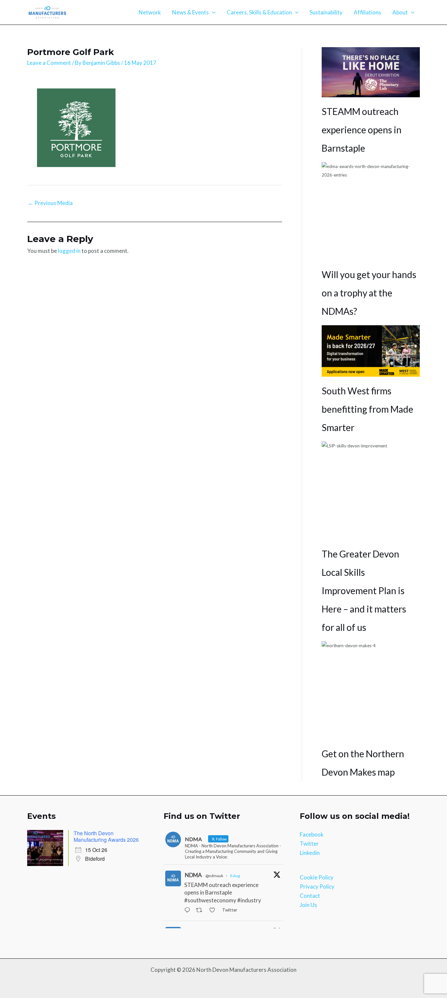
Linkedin (310, 852)
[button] (212, 12)
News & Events (190, 12)
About (400, 12)
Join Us (308, 904)
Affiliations (367, 12)
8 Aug (235, 875)
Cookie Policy (316, 877)
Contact (310, 895)
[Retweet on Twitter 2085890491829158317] (200, 910)
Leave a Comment (49, 62)
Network (150, 12)
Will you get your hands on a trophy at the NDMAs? (369, 293)
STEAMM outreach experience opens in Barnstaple (362, 130)
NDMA (193, 875)
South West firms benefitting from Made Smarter (367, 409)
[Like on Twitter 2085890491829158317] (214, 910)
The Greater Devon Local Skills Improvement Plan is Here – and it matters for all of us (364, 590)
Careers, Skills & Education (259, 12)
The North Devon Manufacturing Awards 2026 (106, 836)
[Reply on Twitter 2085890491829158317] (189, 910)
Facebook (312, 834)
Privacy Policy (317, 886)
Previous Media (50, 202)
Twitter (309, 843)
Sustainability (326, 12)
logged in (69, 250)
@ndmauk (214, 875)
